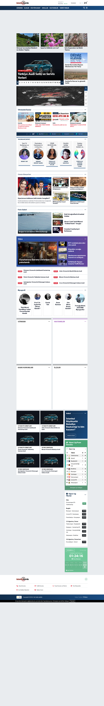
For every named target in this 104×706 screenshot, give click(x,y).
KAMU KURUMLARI (25, 367)
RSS (20, 597)
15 (48, 82)
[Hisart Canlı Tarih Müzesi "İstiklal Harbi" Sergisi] (58, 222)
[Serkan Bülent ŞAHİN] (38, 154)
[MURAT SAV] (24, 154)
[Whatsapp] (86, 579)
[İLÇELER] (85, 367)
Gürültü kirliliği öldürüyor (65, 145)
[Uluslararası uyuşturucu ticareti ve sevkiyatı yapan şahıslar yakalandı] (62, 256)
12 (42, 82)
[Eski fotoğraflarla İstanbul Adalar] (58, 215)
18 (55, 82)
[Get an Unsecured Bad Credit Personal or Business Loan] (26, 117)
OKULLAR (45, 8)
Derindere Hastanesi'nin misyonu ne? (38, 145)
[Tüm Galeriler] (85, 209)
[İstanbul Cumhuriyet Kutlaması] (58, 230)
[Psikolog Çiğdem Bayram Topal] (79, 154)
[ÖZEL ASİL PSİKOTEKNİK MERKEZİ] (43, 117)
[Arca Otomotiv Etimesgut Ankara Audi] (51, 461)
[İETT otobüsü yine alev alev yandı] (62, 244)
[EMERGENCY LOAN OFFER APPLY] (78, 117)
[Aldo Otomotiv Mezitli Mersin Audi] (51, 417)
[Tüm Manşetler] (85, 174)
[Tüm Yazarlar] (85, 139)
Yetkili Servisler (47, 447)
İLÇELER (26, 8)
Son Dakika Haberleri (23, 590)
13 (44, 82)
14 (46, 82)
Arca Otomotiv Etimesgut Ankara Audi (71, 283)
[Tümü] (85, 110)
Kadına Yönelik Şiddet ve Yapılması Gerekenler (80, 145)
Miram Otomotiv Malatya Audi (69, 277)
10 (37, 82)
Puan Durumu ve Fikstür (61, 586)
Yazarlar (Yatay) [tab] (24, 139)
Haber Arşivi (40, 590)
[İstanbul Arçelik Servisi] (61, 117)
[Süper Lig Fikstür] (85, 495)
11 (39, 82)
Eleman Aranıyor (40, 123)
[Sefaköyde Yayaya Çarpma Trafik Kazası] (62, 262)
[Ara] (84, 8)
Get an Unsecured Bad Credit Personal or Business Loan (25, 126)
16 (51, 82)
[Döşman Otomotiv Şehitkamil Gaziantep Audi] (28, 417)
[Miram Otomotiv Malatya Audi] (51, 439)
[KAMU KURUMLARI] (49, 367)
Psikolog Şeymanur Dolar (52, 163)
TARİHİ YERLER (64, 8)
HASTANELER (53, 8)
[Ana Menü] (86, 8)
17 (53, 82)
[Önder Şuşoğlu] (65, 154)
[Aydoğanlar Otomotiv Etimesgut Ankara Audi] (28, 461)
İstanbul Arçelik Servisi (60, 125)
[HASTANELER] (85, 321)
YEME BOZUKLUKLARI (52, 145)
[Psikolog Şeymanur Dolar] (52, 154)
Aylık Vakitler (70, 570)
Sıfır (54, 123)
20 (60, 82)
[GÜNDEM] (49, 321)
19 (57, 82)
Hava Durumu (22, 586)
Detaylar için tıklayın (76, 487)
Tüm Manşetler (77, 586)
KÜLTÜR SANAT (35, 8)
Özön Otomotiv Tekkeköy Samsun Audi (36, 277)
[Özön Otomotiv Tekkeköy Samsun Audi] (28, 439)
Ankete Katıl (71, 435)
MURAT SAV (24, 161)
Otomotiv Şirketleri (25, 426)
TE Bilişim (85, 597)
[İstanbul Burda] (22, 2)
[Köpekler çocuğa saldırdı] (62, 250)
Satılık (20, 123)
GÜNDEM (19, 8)
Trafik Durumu (40, 586)
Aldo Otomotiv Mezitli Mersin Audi (70, 271)
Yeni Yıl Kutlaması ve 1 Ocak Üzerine (24, 145)
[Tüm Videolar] (85, 239)
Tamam (72, 601)
